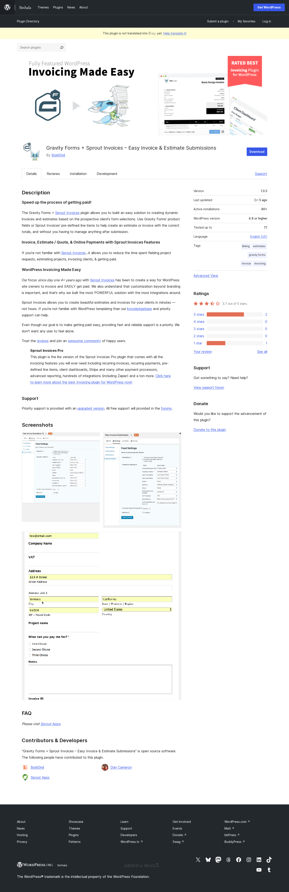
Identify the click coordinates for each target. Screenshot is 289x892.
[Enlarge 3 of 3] (175, 537)
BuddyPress (234, 841)
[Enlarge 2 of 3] (175, 438)
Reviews (53, 174)
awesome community (84, 341)
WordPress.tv (132, 841)
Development (107, 174)
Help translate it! (174, 33)
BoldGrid (58, 155)
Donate (180, 835)
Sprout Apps (50, 724)
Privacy (22, 841)
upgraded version (90, 408)
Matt (229, 828)
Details (31, 174)
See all (262, 351)
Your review (203, 351)
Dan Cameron (121, 767)
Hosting (22, 835)
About (21, 821)
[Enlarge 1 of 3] (94, 438)
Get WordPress (269, 7)
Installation (78, 174)
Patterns (75, 841)
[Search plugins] (62, 47)
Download (256, 151)
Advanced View (206, 275)
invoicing (260, 263)
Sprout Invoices (67, 213)
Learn (124, 821)
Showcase (76, 821)
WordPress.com (237, 821)
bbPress (232, 835)
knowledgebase (139, 309)
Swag (178, 841)
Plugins (74, 835)
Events (177, 828)
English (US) (258, 236)
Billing (246, 246)
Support (261, 174)
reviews (43, 341)
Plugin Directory (28, 21)
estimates (259, 246)
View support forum (209, 387)
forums (166, 408)
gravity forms (257, 254)
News (21, 828)
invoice (246, 263)
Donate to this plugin (210, 430)
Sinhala (62, 865)
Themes (74, 828)
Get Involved (182, 821)
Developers (129, 835)
